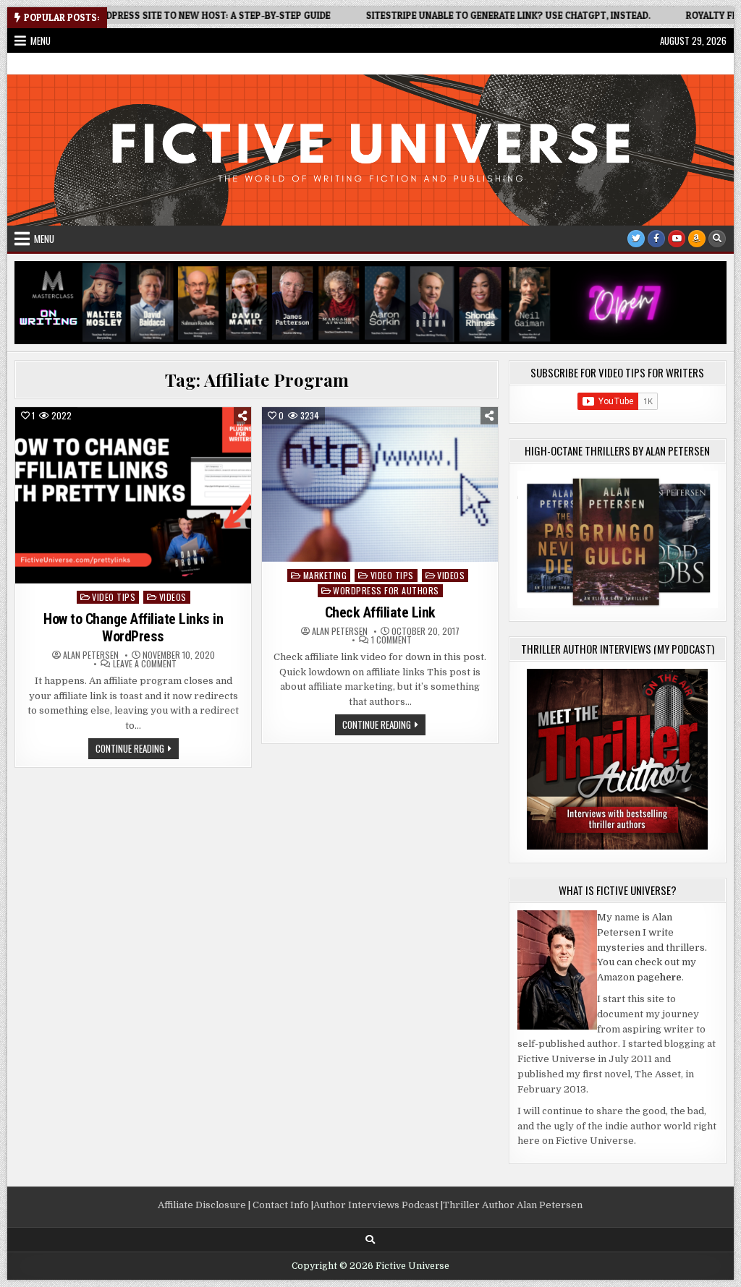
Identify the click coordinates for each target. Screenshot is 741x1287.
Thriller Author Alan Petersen (513, 1205)
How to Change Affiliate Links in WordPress (133, 627)
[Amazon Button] (697, 238)
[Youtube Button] (676, 238)
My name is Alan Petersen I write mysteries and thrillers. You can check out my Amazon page (652, 947)
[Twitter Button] (636, 238)
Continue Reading (137, 749)
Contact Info (281, 1205)
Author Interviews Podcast (376, 1205)
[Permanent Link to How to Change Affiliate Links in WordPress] (133, 495)
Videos (173, 597)
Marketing (325, 575)
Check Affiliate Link (380, 612)
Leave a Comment (145, 663)
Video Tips (113, 597)
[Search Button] (717, 238)
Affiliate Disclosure (202, 1205)
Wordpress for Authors (386, 590)
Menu (40, 40)
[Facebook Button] (656, 238)
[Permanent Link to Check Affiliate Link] (380, 484)
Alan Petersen (91, 655)
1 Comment (391, 640)
